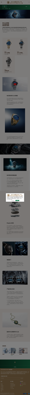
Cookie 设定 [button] (12, 200)
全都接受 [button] (17, 200)
